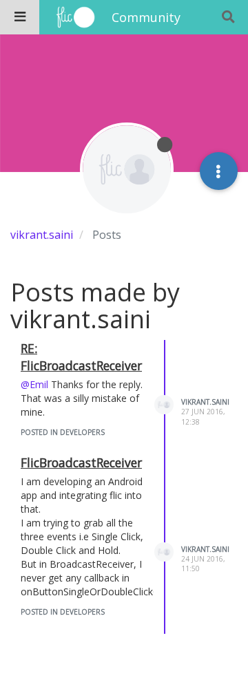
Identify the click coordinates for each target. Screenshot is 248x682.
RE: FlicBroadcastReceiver (81, 357)
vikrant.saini (205, 402)
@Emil (34, 384)
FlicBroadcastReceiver (81, 462)
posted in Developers (63, 432)
